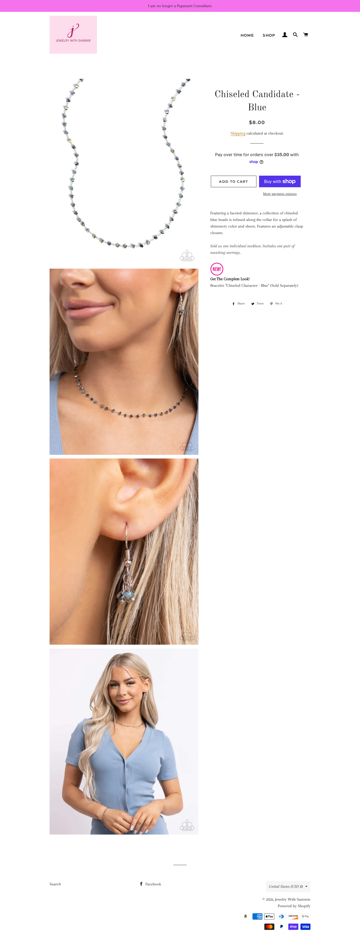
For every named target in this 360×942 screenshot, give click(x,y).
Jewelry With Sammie (292, 899)
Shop (269, 35)
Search (55, 884)
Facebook (152, 884)
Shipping (238, 133)
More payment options (280, 194)
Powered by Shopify (294, 906)
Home (247, 35)
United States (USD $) (286, 886)
